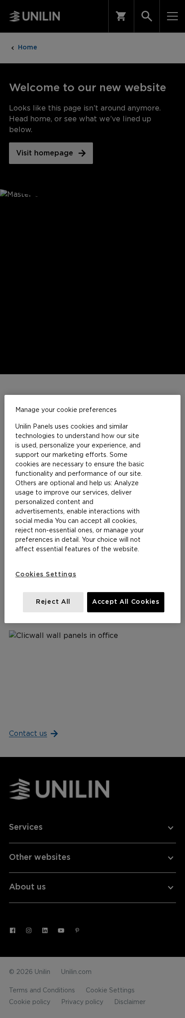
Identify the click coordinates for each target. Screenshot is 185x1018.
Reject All (53, 602)
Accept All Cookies (125, 602)
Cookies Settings (45, 574)
